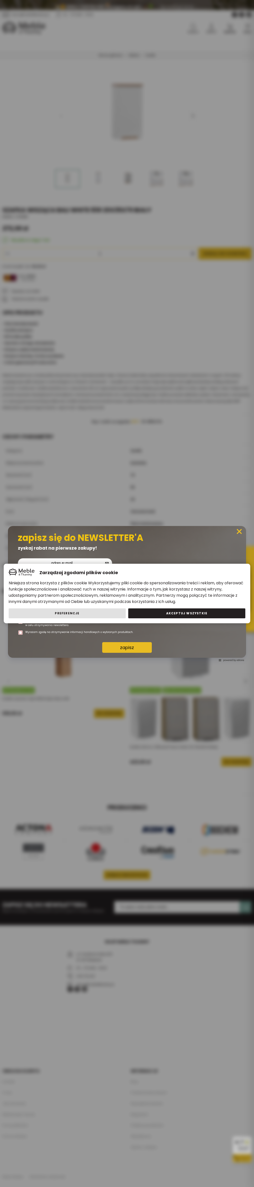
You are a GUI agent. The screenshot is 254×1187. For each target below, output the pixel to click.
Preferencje (67, 613)
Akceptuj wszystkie (187, 613)
